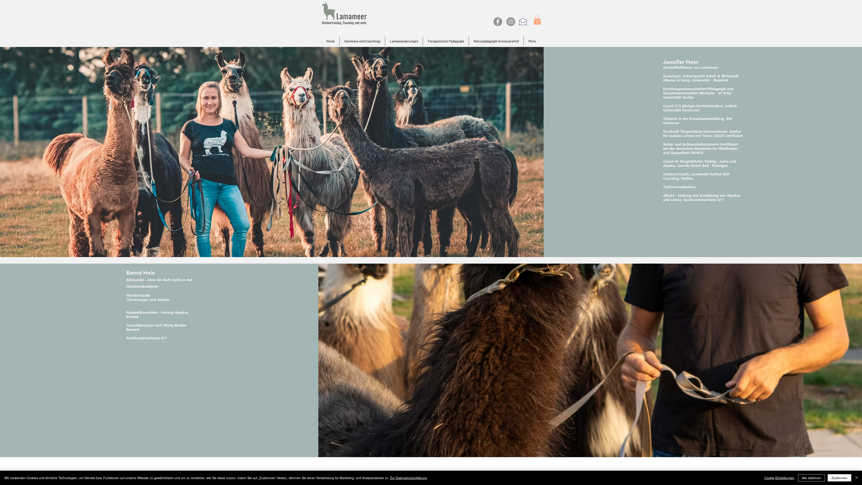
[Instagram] (510, 21)
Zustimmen (839, 478)
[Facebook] (497, 21)
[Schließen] (856, 477)
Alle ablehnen (811, 478)
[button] (537, 20)
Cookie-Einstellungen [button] (779, 478)
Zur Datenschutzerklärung (408, 478)
